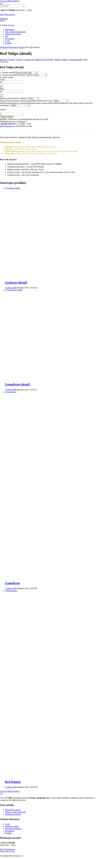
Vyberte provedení (8, 75)
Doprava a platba (11, 826)
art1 (6, 36)
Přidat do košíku (7, 117)
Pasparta (3, 101)
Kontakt (8, 43)
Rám (2, 103)
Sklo (2, 98)
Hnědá (57, 60)
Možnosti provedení (13, 34)
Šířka (2, 89)
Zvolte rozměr (6, 77)
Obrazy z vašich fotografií (15, 812)
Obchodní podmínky (13, 829)
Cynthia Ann (29, 60)
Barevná (3, 60)
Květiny (65, 60)
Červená (11, 60)
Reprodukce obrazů (16, 47)
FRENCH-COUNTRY (44, 60)
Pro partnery (10, 38)
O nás (7, 41)
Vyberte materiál (7, 72)
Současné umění (75, 60)
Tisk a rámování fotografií (15, 32)
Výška (2, 79)
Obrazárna (4, 47)
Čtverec (19, 60)
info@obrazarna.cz (7, 14)
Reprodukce (10, 29)
